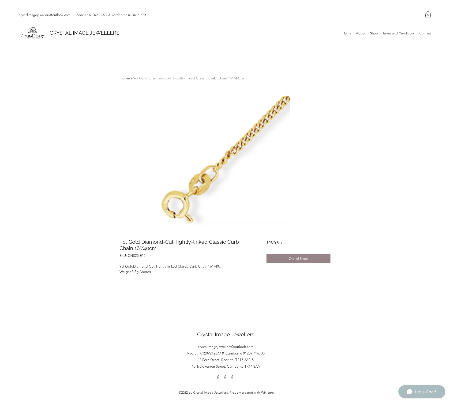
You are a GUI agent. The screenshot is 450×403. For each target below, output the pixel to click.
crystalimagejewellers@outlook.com (45, 15)
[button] (428, 14)
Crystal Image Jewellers (225, 334)
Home (125, 78)
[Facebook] (218, 377)
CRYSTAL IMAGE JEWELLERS (84, 33)
